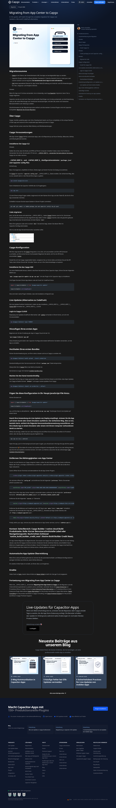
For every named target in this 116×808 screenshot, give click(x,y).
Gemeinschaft (46, 745)
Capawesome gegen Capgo (83, 759)
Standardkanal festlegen (86, 79)
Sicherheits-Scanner (30, 780)
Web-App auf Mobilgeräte (32, 756)
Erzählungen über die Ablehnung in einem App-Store (48, 762)
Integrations (11, 773)
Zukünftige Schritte (84, 90)
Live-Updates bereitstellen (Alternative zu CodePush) (91, 68)
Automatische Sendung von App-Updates (90, 93)
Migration (13, 7)
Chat (43, 773)
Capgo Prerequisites (84, 45)
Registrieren (28, 745)
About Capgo (82, 42)
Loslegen (33, 628)
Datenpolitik (96, 767)
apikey (43, 315)
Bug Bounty (96, 764)
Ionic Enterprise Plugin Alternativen (43, 589)
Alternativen (79, 745)
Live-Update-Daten (13, 748)
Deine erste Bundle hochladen (87, 76)
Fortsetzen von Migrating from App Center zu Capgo (91, 99)
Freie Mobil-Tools (29, 777)
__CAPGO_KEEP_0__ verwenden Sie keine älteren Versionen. (55, 153)
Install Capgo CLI (84, 48)
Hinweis (81, 39)
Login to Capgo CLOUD (86, 70)
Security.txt (96, 761)
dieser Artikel (41, 574)
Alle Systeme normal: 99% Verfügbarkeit (20, 790)
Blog (43, 767)
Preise (73, 2)
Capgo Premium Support (54, 593)
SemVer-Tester (29, 774)
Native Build (11, 764)
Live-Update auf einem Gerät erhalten (90, 85)
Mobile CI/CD (28, 759)
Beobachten (11, 761)
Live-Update (11, 745)
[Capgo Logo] (14, 2)
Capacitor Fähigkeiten (31, 782)
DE (69, 799)
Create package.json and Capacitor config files (91, 53)
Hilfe (43, 776)
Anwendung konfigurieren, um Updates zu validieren (91, 82)
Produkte (34, 2)
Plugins (10, 770)
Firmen (61, 748)
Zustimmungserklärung (99, 756)
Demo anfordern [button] (99, 2)
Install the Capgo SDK (85, 65)
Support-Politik (97, 748)
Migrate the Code (84, 59)
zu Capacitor (52, 93)
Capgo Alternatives (33, 591)
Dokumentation (25, 2)
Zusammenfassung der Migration (88, 36)
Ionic (20, 574)
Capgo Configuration (84, 62)
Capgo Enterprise (61, 587)
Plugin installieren (100, 709)
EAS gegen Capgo (81, 756)
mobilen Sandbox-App (35, 371)
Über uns (61, 751)
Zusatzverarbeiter (98, 773)
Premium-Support (47, 751)
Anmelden (89, 2)
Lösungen (44, 2)
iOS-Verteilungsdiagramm (15, 756)
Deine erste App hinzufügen (86, 73)
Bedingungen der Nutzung (100, 759)
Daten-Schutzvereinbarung (100, 770)
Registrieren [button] (111, 2)
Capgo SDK (12, 306)
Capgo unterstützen (64, 745)
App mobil (11, 767)
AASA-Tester (28, 771)
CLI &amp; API (12, 776)
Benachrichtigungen (13, 759)
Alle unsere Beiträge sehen (57, 693)
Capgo (14, 75)
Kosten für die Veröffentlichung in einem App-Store (49, 756)
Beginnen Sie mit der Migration (26, 110)
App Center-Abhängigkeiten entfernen (89, 88)
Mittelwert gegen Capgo (82, 753)
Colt (13, 83)
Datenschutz (96, 745)
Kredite (81, 96)
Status (44, 770)
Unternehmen (55, 2)
